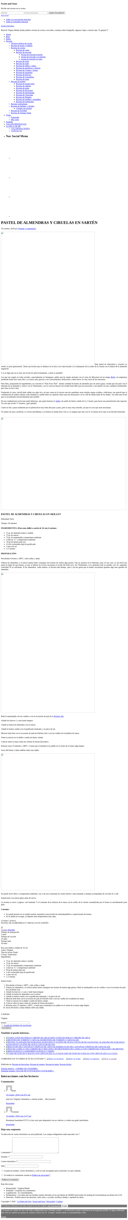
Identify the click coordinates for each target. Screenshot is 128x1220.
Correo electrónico (9, 1161)
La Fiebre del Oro (24, 1201)
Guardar (4, 930)
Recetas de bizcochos (20, 1064)
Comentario (6, 1152)
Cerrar (3, 1217)
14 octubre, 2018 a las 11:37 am (18, 1116)
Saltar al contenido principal (17, 22)
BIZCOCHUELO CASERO (42, 1051)
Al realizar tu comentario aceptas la (27, 1175)
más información (53, 1206)
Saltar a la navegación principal (18, 19)
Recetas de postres (37, 1064)
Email (3, 1023)
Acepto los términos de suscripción (17, 1025)
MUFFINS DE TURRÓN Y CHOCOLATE (61, 1040)
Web (3, 1166)
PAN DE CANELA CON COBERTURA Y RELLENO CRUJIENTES (95, 1049)
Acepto (64, 1206)
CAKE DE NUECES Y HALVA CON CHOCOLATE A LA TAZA (90, 1053)
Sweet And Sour (7, 26)
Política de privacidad (40, 1175)
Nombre (5, 1157)
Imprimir (11, 930)
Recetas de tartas (52, 1064)
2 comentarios (30, 229)
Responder (10, 1103)
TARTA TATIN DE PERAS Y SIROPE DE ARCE (69, 1038)
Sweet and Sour (39, 1201)
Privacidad (50, 1201)
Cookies (59, 1201)
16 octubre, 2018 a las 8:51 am (18, 1095)
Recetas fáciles (65, 1064)
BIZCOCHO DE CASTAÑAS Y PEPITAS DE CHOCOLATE (84, 1047)
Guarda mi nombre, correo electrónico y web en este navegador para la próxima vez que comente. (42, 1171)
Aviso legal (5, 15)
